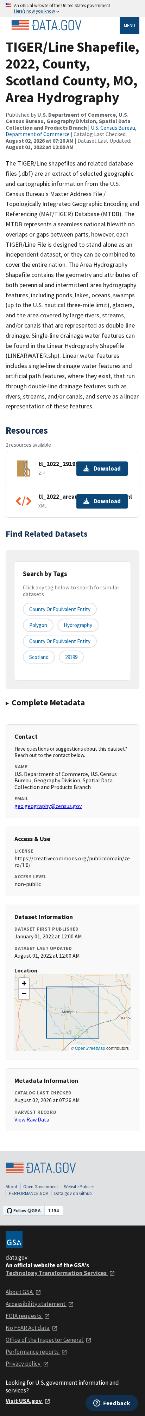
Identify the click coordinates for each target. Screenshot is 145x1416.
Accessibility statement (36, 1304)
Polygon (38, 625)
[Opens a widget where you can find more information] (112, 1403)
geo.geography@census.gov (48, 805)
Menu (129, 25)
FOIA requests (24, 1316)
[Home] (46, 25)
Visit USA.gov (24, 1401)
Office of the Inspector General (45, 1340)
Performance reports (33, 1352)
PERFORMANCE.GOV (28, 1193)
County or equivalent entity (59, 609)
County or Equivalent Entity (59, 641)
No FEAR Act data (28, 1328)
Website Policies (79, 1187)
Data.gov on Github (73, 1193)
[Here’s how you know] (72, 8)
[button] (24, 983)
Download (107, 468)
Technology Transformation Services (57, 1273)
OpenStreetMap (90, 1048)
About (11, 1187)
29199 (71, 657)
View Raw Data (31, 1119)
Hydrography (78, 625)
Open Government (40, 1187)
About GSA (20, 1292)
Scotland (39, 657)
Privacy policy (24, 1363)
